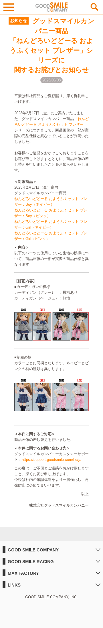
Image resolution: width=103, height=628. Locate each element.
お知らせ (18, 20)
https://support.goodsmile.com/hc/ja (51, 459)
